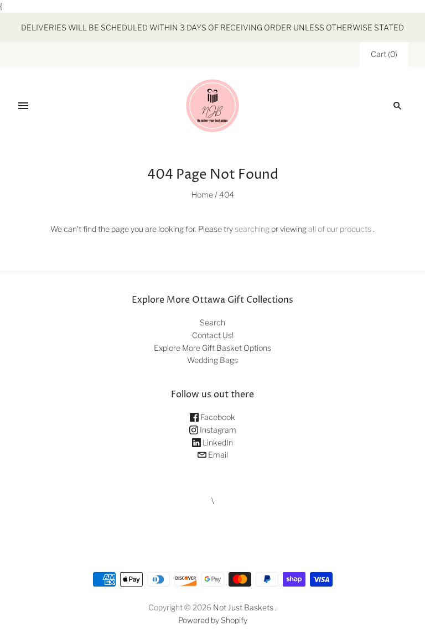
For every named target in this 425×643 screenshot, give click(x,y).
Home (202, 194)
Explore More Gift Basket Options (212, 347)
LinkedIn (217, 442)
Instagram (217, 429)
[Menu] (23, 106)
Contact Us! (213, 335)
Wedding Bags (212, 360)
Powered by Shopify (212, 620)
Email (217, 454)
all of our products (339, 229)
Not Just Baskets (243, 607)
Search (212, 322)
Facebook (217, 417)
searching (252, 229)
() (384, 54)
